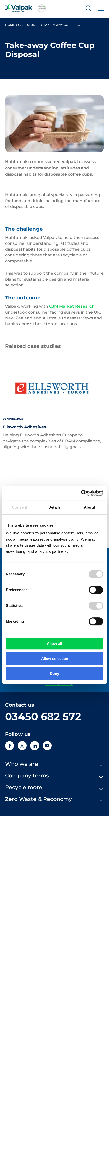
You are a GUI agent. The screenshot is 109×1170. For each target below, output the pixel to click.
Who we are (21, 764)
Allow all (54, 643)
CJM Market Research (72, 306)
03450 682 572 (43, 716)
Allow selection (54, 658)
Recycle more (23, 787)
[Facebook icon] (9, 745)
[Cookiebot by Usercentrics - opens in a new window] (81, 493)
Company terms (27, 775)
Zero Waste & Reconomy (38, 799)
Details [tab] (54, 507)
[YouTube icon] (47, 745)
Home (10, 25)
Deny (54, 673)
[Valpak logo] (25, 8)
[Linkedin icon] (34, 745)
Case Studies (29, 25)
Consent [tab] (19, 507)
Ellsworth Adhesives (24, 427)
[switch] (96, 590)
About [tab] (89, 507)
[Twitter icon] (22, 745)
